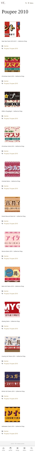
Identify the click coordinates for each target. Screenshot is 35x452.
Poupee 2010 (14, 48)
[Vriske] (3, 3)
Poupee (6, 48)
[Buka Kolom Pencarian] (26, 3)
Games (6, 46)
